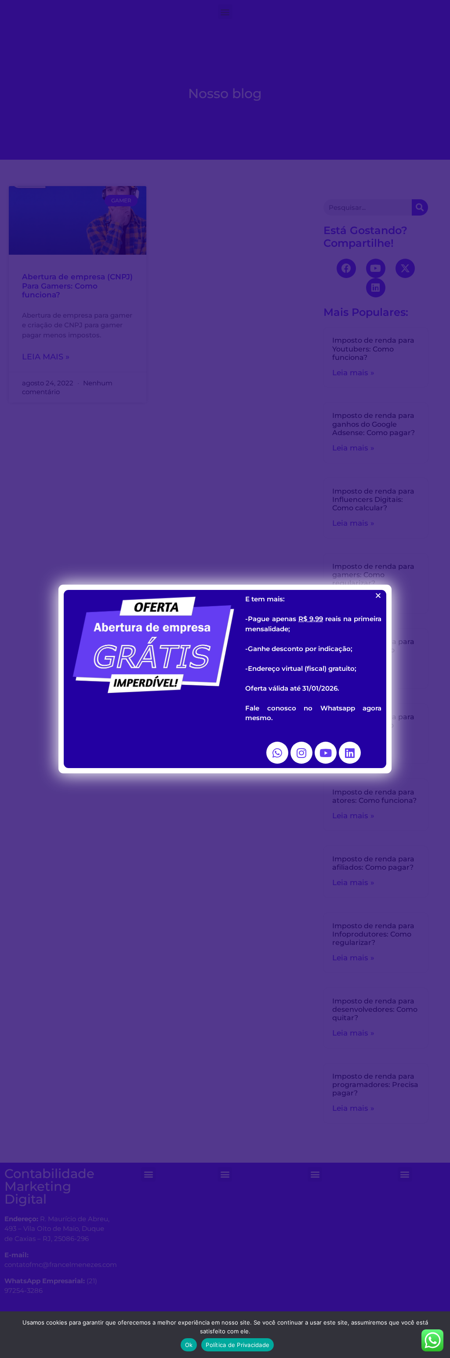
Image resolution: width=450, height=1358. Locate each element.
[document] (225, 679)
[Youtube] (326, 753)
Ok (189, 1344)
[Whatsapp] (277, 753)
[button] (378, 595)
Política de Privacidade (237, 1344)
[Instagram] (301, 753)
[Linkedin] (350, 753)
